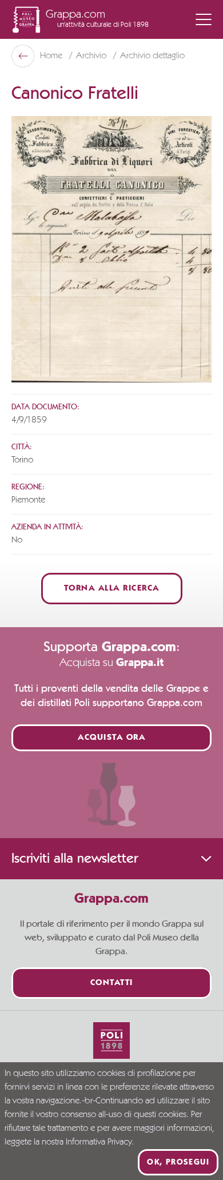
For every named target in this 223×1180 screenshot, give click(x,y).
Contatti (111, 983)
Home (52, 56)
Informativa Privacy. (100, 1142)
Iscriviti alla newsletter (74, 859)
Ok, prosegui (178, 1162)
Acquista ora (111, 737)
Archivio (92, 56)
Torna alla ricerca (112, 588)
